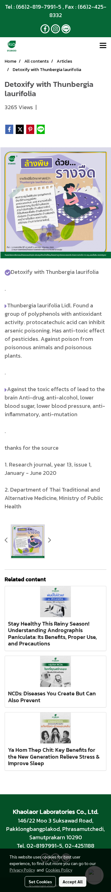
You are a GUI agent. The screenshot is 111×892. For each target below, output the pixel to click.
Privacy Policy (22, 869)
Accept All (73, 881)
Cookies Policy (59, 869)
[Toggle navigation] (103, 46)
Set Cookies (40, 881)
